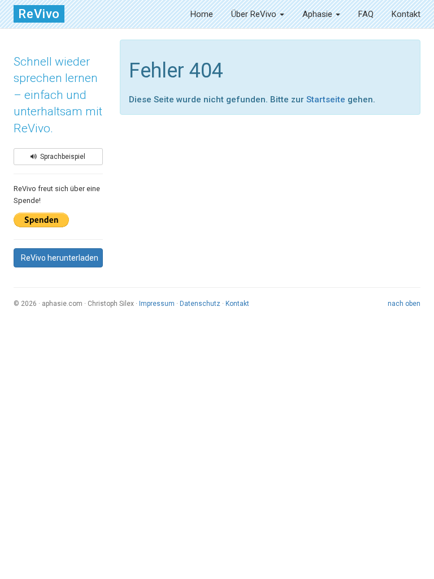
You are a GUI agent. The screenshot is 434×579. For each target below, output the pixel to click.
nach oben (404, 304)
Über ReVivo (255, 14)
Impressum (157, 304)
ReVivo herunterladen (59, 257)
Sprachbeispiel (61, 157)
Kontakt (406, 14)
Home (201, 14)
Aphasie (318, 14)
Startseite (325, 99)
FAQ (366, 14)
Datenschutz (200, 304)
